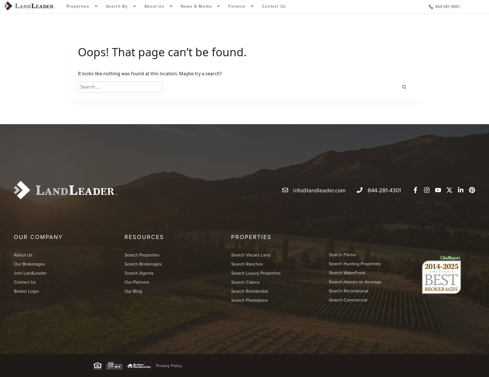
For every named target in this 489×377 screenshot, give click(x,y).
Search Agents (139, 273)
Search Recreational (348, 291)
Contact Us (274, 6)
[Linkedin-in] (461, 190)
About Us (23, 255)
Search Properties (142, 255)
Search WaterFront (347, 273)
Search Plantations (249, 300)
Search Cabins (245, 282)
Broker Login (26, 291)
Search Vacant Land (250, 255)
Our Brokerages (29, 264)
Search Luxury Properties (255, 273)
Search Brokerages (143, 264)
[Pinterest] (472, 190)
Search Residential (249, 291)
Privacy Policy (169, 366)
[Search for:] (120, 86)
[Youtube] (438, 190)
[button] (82, 6)
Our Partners (137, 282)
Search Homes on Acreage (355, 282)
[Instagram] (427, 190)
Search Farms (342, 254)
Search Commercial (348, 300)
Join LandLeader (30, 273)
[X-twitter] (449, 190)
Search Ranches (247, 264)
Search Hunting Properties (355, 263)
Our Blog (133, 291)
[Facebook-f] (415, 190)
